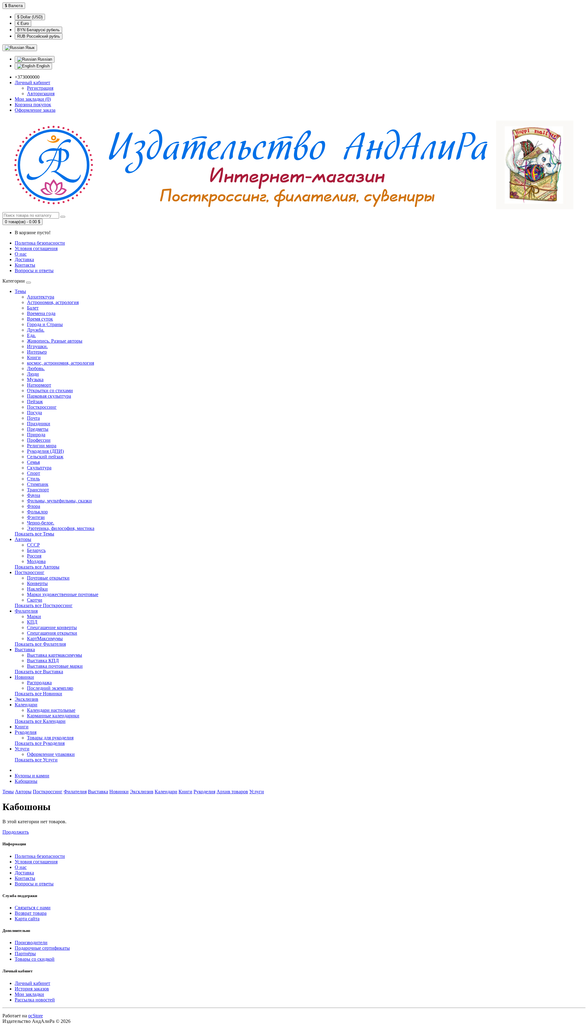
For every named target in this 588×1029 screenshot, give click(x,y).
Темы (20, 291)
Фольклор (37, 511)
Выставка (25, 649)
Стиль (33, 478)
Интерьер (37, 352)
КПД (32, 622)
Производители (31, 942)
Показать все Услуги (36, 759)
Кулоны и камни (32, 775)
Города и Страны (45, 324)
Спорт (33, 473)
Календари (26, 704)
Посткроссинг (42, 407)
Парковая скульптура (49, 396)
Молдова (36, 561)
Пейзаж (35, 401)
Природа (36, 434)
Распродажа (39, 682)
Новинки (24, 677)
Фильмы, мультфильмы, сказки (59, 500)
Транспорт (38, 489)
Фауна (33, 495)
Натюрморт (39, 385)
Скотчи (34, 600)
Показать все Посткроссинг (44, 605)
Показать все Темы (34, 533)
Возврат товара (31, 913)
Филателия (26, 611)
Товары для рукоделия (50, 737)
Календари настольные (51, 710)
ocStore (35, 1015)
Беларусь (36, 550)
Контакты (25, 265)
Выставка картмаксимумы (54, 655)
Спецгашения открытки (52, 633)
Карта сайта (27, 918)
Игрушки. (37, 346)
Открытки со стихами (50, 390)
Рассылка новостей (35, 999)
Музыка (35, 379)
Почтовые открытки (48, 577)
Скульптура (39, 467)
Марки (34, 616)
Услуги (22, 748)
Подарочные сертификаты (42, 948)
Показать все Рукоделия (40, 743)
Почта (33, 418)
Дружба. (35, 329)
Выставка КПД (43, 660)
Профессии (39, 440)
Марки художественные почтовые (62, 594)
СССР (33, 544)
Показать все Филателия (40, 644)
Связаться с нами (33, 907)
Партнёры (25, 953)
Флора (33, 506)
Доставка (24, 259)
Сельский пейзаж (45, 456)
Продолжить (15, 832)
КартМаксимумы (45, 638)
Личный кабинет (32, 983)
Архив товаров (232, 791)
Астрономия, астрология (53, 302)
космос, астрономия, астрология (60, 363)
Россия (34, 555)
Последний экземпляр (50, 688)
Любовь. (36, 368)
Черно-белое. (40, 522)
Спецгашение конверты (52, 627)
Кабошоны (26, 781)
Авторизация (41, 93)
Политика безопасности (40, 243)
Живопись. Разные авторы (54, 341)
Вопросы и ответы (34, 270)
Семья (33, 462)
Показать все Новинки (38, 693)
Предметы (37, 429)
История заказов (32, 988)
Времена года (41, 313)
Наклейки (37, 588)
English (42, 66)
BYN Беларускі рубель (38, 30)
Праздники (38, 423)
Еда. (31, 335)
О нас (21, 254)
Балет (33, 307)
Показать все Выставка (39, 671)
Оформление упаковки (51, 754)
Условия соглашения (36, 248)
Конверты (37, 583)
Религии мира (41, 445)
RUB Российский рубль (38, 36)
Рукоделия (25, 732)
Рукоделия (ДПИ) (45, 451)
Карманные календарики (53, 715)
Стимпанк (37, 484)
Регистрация (40, 88)
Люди (33, 374)
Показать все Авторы (37, 566)
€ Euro (23, 23)
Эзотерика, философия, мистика (60, 528)
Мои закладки (29, 994)
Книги (34, 357)
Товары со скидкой (35, 959)
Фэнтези (36, 517)
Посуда (34, 412)
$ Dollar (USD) (30, 17)
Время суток (40, 318)
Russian (44, 59)
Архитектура (40, 296)
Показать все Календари (40, 721)
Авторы (23, 539)
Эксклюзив (26, 699)
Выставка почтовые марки (55, 666)
